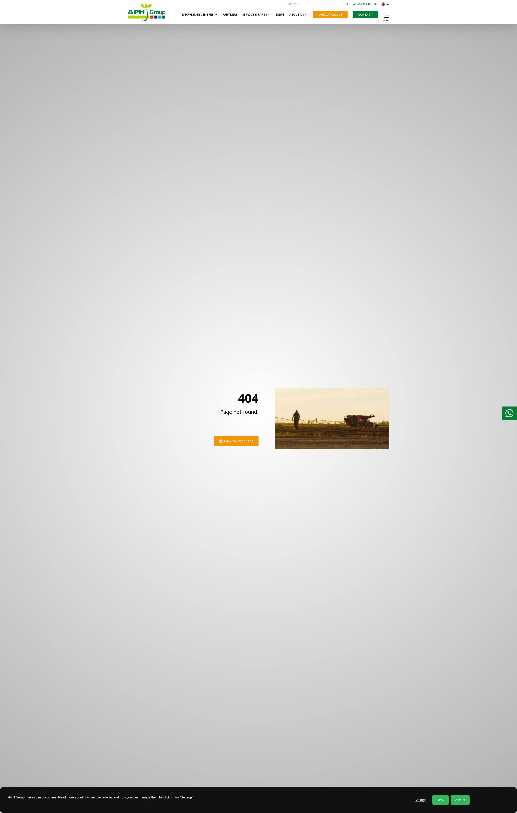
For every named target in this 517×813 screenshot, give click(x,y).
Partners (230, 14)
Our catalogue (330, 14)
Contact (365, 14)
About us (296, 14)
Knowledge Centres (197, 14)
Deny (440, 800)
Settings (420, 800)
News (280, 14)
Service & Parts (254, 14)
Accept (460, 800)
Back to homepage (238, 441)
